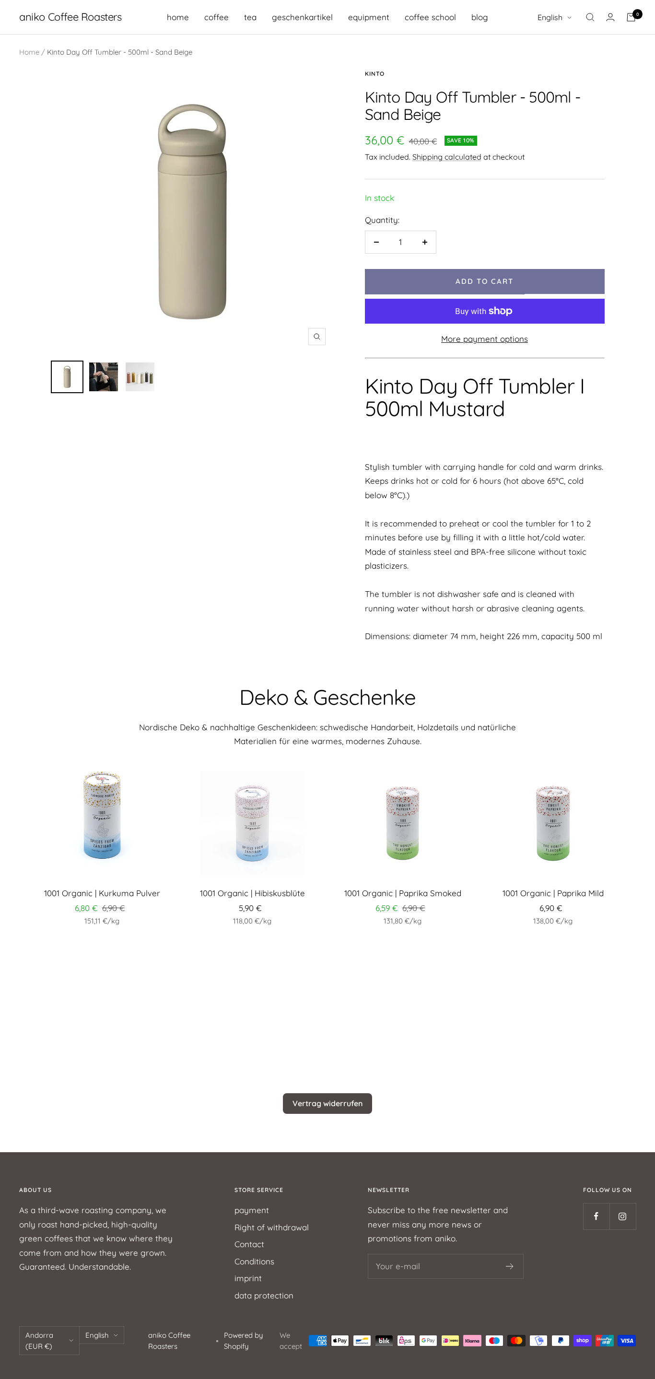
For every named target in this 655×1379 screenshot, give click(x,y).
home (178, 17)
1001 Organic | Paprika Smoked (402, 893)
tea (250, 17)
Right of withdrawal (271, 1227)
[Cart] (631, 17)
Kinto (375, 73)
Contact (249, 1244)
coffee (216, 17)
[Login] (610, 17)
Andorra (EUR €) (39, 1341)
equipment (368, 17)
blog (479, 17)
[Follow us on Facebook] (596, 1216)
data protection (263, 1295)
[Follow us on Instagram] (622, 1216)
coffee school (430, 17)
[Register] (510, 1266)
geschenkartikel (302, 17)
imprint (248, 1278)
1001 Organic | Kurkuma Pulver (102, 893)
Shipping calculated (446, 157)
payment (251, 1210)
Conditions (254, 1261)
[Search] (590, 17)
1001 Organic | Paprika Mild (553, 893)
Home (29, 52)
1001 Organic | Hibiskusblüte (252, 893)
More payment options (484, 339)
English (550, 17)
